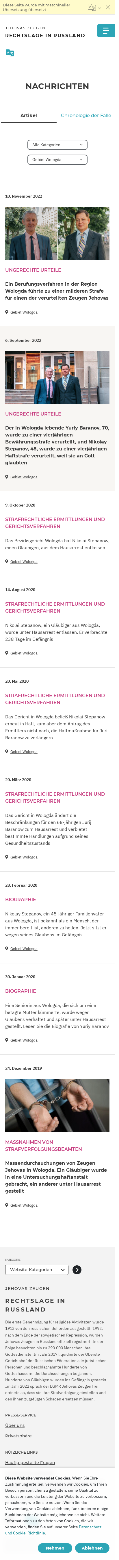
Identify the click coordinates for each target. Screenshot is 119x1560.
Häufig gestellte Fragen (30, 1462)
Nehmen (55, 1548)
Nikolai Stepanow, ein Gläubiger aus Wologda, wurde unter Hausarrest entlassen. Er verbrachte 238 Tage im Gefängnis (56, 632)
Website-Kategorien (31, 1269)
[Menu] (106, 30)
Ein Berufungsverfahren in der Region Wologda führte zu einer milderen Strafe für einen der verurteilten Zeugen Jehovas (57, 291)
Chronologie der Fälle (86, 115)
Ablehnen (92, 1548)
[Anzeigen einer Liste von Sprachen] (94, 7)
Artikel (29, 115)
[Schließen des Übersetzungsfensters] (108, 7)
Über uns (15, 1425)
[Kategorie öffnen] (76, 1270)
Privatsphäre (18, 1436)
